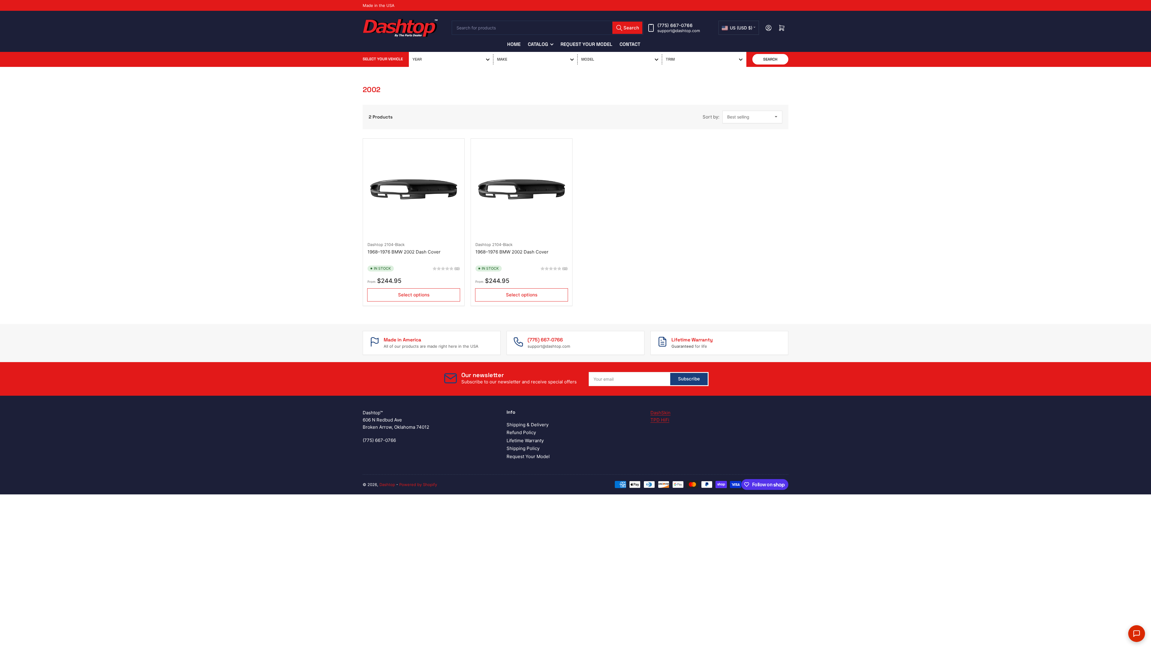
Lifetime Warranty (525, 440)
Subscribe (689, 379)
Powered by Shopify (418, 484)
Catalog (538, 44)
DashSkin (660, 413)
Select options (414, 295)
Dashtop (375, 244)
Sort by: (711, 117)
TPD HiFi (659, 420)
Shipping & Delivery (528, 425)
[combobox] (548, 28)
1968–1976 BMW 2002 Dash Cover (404, 252)
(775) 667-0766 (675, 25)
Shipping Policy (523, 448)
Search (770, 59)
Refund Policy (521, 432)
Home (514, 44)
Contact (630, 44)
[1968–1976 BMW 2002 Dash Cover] (413, 189)
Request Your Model (586, 44)
